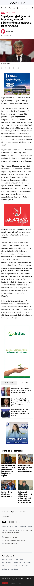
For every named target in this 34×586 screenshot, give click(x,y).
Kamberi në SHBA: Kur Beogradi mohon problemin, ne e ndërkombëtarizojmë (25, 469)
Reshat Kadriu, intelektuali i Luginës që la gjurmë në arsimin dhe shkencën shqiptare (21, 390)
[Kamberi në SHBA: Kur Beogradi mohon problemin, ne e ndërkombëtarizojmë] (25, 459)
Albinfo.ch (5, 566)
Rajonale (12, 8)
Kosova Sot (25, 566)
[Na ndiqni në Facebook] (3, 548)
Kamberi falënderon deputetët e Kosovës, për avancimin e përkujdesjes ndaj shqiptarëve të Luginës (8, 471)
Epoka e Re (5, 569)
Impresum (5, 526)
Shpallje (22, 512)
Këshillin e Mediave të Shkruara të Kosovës (17, 531)
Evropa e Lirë (27, 562)
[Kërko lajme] (32, 2)
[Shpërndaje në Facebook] (1, 68)
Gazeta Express (13, 559)
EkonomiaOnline (15, 566)
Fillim (2, 12)
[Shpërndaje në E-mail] (13, 68)
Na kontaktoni (14, 526)
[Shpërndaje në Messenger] (9, 68)
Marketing (23, 526)
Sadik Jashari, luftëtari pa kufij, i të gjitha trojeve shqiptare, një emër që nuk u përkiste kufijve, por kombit (25, 497)
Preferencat (12, 583)
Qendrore (20, 8)
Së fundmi (4, 8)
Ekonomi (27, 8)
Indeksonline (17, 562)
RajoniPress (9, 31)
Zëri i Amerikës (6, 562)
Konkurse (5, 512)
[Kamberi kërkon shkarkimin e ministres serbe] (8, 485)
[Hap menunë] (1, 2)
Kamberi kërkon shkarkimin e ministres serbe (6, 494)
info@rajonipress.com (11, 543)
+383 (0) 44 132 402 (11, 537)
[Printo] (17, 68)
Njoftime (14, 512)
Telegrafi (4, 559)
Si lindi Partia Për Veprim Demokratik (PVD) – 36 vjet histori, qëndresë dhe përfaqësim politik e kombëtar (21, 402)
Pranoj (4, 583)
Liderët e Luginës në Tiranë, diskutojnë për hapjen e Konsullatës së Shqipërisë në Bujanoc (20, 412)
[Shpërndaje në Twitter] (5, 68)
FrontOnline (14, 569)
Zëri (21, 559)
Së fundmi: (25, 382)
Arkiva (30, 526)
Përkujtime (5, 517)
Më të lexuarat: (9, 383)
